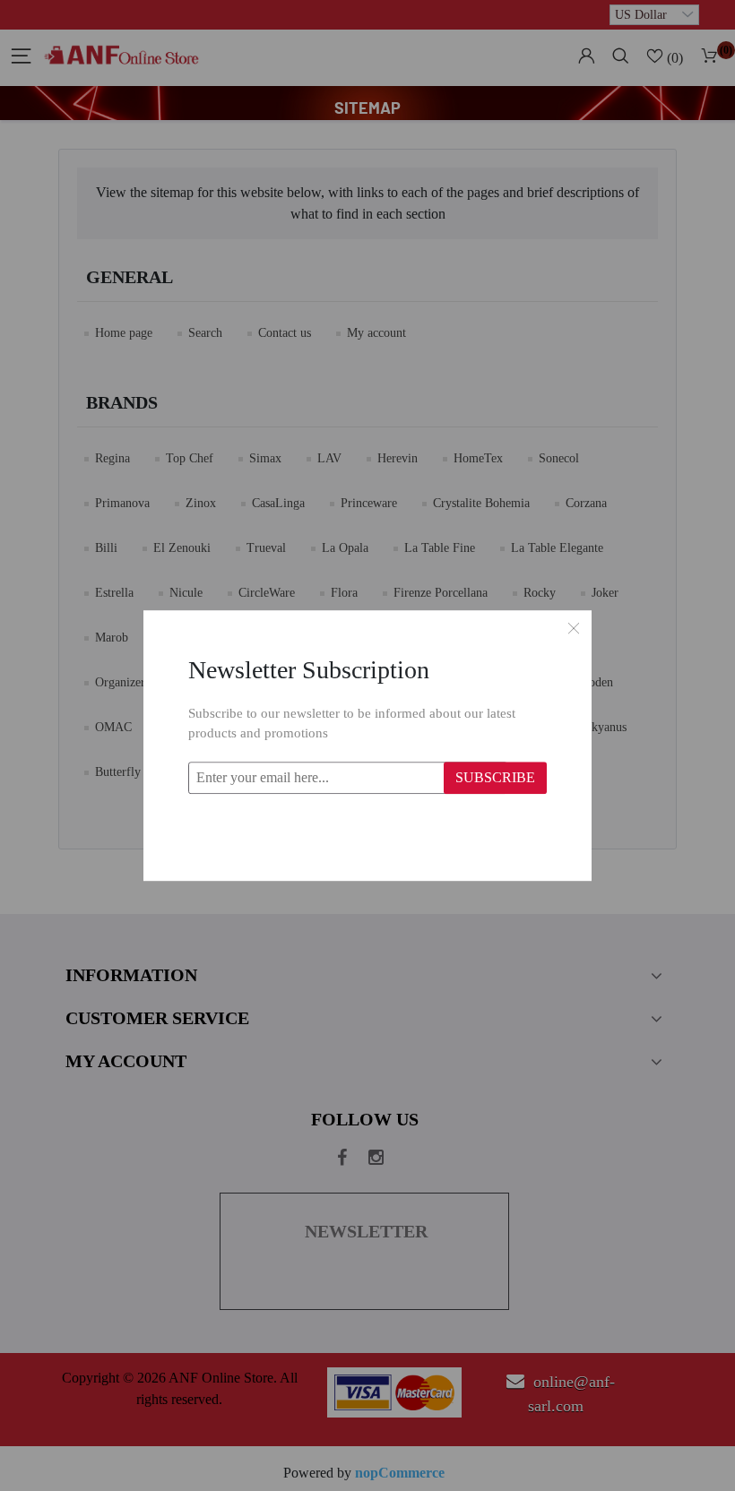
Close (574, 628)
